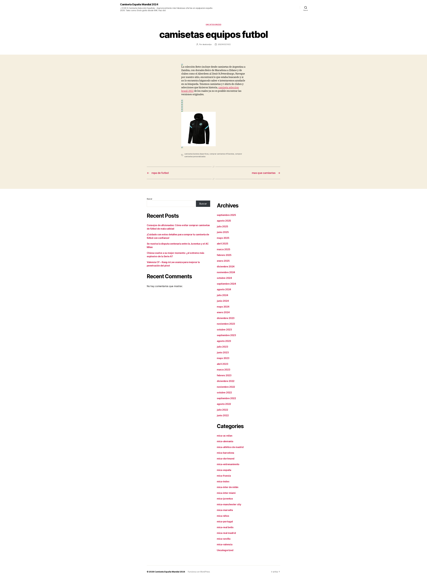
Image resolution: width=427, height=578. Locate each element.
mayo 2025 (223, 238)
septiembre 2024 (226, 283)
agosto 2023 (224, 341)
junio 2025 (223, 232)
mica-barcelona (225, 452)
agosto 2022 (224, 404)
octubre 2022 (224, 392)
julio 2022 (222, 409)
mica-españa (224, 470)
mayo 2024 (223, 306)
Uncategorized (213, 25)
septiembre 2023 (226, 335)
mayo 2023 (223, 358)
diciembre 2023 (225, 318)
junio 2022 (223, 415)
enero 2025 (223, 260)
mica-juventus (225, 498)
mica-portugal (225, 521)
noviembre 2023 (226, 323)
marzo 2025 (223, 249)
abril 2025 (222, 243)
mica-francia (224, 475)
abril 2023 (222, 364)
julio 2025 (222, 226)
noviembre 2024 (226, 272)
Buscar (149, 199)
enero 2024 (223, 312)
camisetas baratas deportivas (196, 154)
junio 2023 (223, 352)
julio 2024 (222, 295)
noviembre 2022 (226, 386)
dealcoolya (206, 44)
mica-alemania (225, 441)
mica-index (223, 481)
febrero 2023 (224, 375)
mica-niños (223, 515)
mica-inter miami (226, 493)
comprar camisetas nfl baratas (221, 154)
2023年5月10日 (224, 44)
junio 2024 (223, 301)
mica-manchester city (229, 504)
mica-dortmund (225, 458)
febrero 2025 (224, 255)
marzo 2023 (223, 369)
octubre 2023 (224, 329)
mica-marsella (225, 510)
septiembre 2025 (226, 215)
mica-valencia (224, 544)
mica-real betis (225, 527)
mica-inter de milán (227, 487)
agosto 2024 (224, 289)
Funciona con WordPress (199, 572)
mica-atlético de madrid (230, 447)
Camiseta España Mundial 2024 (139, 4)
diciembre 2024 (226, 266)
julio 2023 (222, 346)
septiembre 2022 (226, 398)
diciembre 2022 (225, 381)
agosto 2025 (224, 220)
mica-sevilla (223, 538)
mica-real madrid (226, 533)
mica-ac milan (224, 435)
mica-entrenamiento (228, 464)
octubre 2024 (224, 278)
